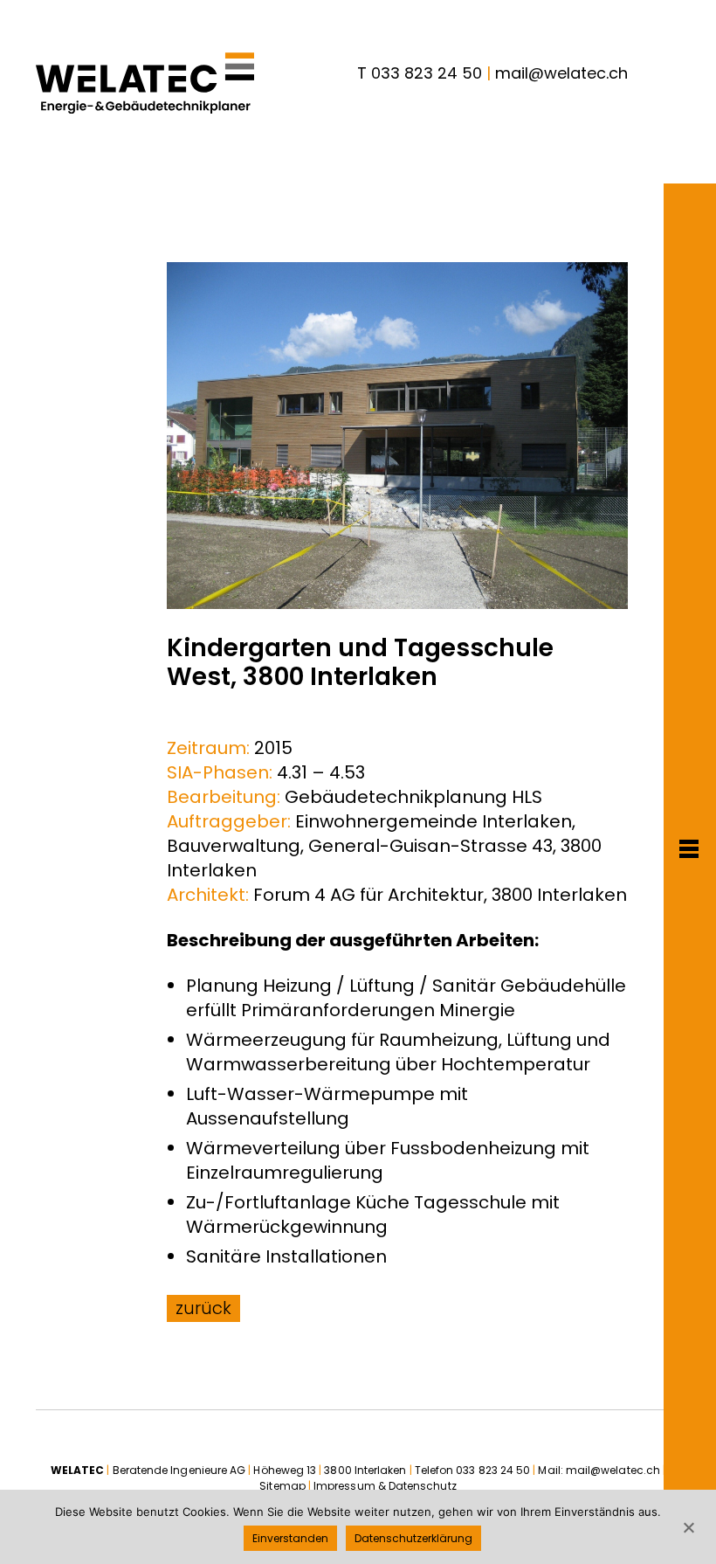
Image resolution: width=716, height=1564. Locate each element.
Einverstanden (290, 1538)
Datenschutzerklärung (413, 1538)
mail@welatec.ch (561, 73)
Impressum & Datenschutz (385, 1485)
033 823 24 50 (493, 1470)
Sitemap (282, 1485)
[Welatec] (145, 83)
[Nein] (688, 1527)
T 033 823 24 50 (419, 73)
